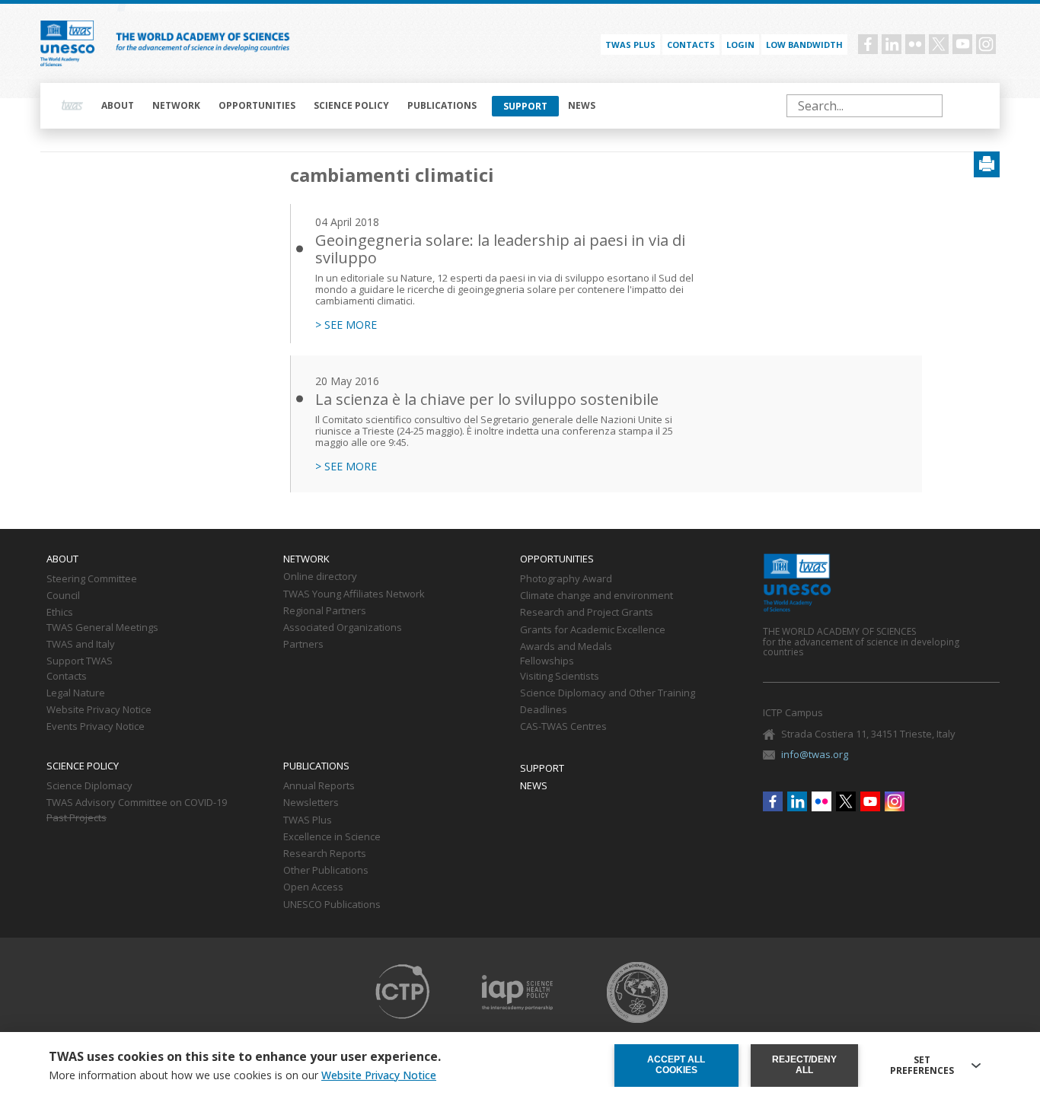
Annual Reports (319, 786)
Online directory (320, 577)
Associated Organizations (342, 628)
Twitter (939, 44)
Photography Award (566, 579)
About (117, 105)
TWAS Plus (307, 820)
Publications (442, 105)
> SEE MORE (346, 325)
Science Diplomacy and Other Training (607, 693)
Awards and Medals (566, 647)
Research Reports (324, 854)
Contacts (691, 44)
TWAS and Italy (80, 645)
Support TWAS (79, 661)
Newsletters (311, 803)
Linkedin (891, 44)
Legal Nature (75, 693)
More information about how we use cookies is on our (242, 1075)
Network (176, 105)
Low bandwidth (804, 44)
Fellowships (547, 661)
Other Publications (325, 871)
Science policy (351, 105)
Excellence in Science (332, 837)
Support (525, 106)
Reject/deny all (804, 1064)
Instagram (986, 44)
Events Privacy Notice (95, 727)
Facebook (868, 44)
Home (72, 105)
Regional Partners (324, 611)
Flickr (915, 44)
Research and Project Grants (586, 613)
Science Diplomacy (89, 786)
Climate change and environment (596, 596)
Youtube (962, 44)
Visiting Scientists (559, 677)
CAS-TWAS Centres (563, 727)
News (581, 105)
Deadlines (543, 710)
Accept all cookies (676, 1064)
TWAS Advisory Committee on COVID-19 (136, 803)
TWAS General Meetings (102, 628)
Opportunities (257, 105)
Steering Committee (91, 579)
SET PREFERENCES (922, 1065)
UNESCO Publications (332, 905)
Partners (303, 645)
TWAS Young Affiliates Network (354, 594)
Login (740, 44)
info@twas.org (814, 754)
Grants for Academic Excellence (592, 630)
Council (63, 596)
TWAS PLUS (630, 44)
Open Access (313, 887)
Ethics (59, 613)
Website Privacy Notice (99, 710)
